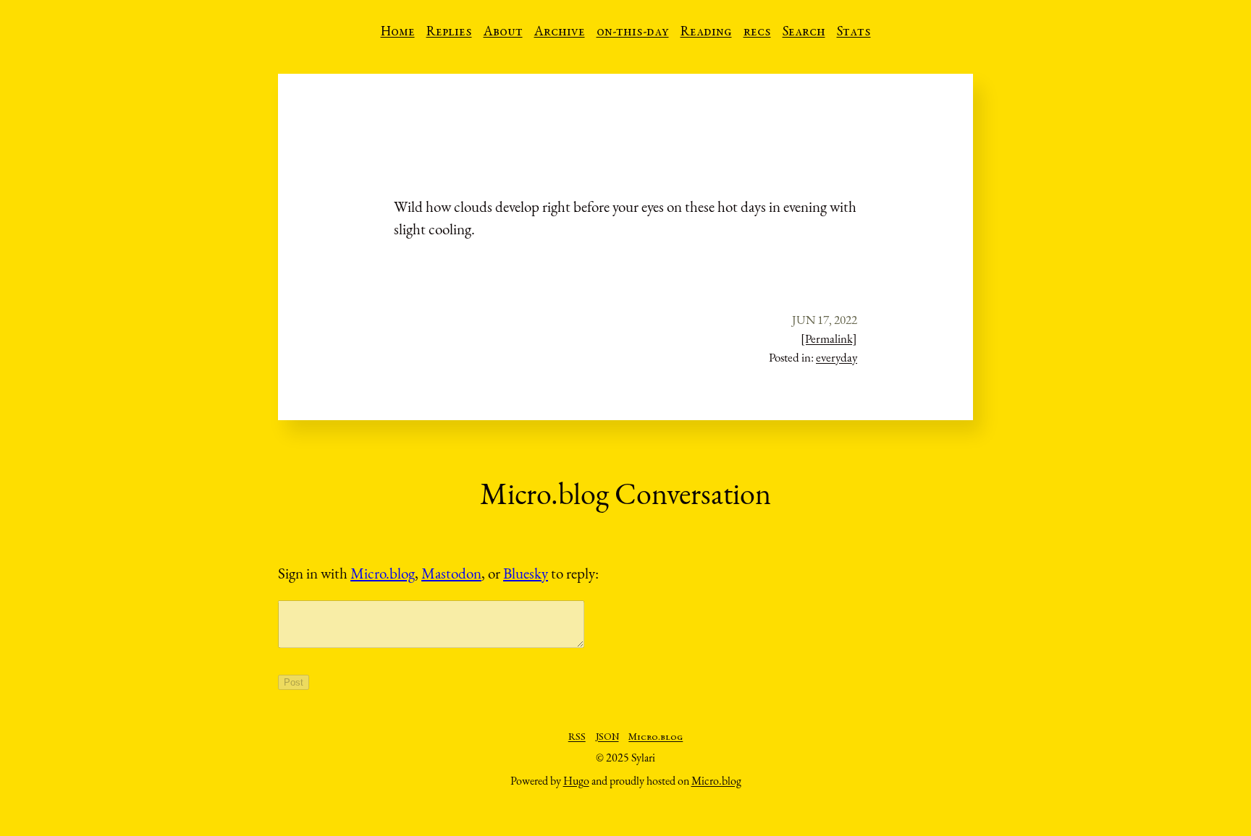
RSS (577, 738)
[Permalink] (829, 338)
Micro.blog (382, 573)
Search (804, 32)
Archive (559, 32)
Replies (449, 32)
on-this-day (633, 32)
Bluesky (525, 573)
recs (757, 32)
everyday (836, 357)
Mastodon (451, 573)
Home (398, 32)
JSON (607, 738)
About (503, 32)
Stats (854, 32)
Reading (706, 32)
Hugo (576, 780)
